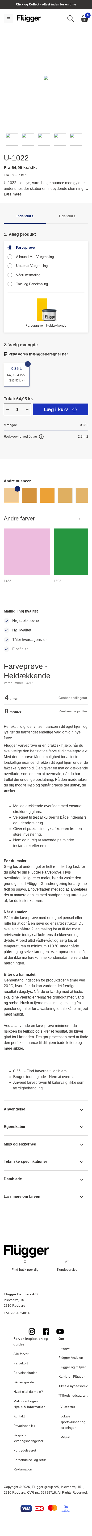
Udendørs (67, 216)
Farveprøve (25, 247)
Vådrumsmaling (28, 275)
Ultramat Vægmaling (32, 266)
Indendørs (25, 216)
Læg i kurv (56, 409)
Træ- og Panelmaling (32, 284)
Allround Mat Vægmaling (35, 257)
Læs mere (12, 194)
